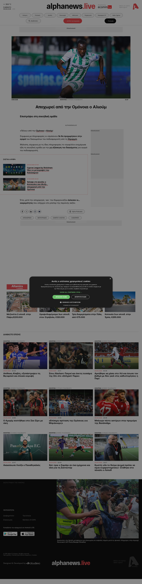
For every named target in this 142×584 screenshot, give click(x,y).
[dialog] (71, 292)
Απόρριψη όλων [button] (80, 297)
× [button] (110, 278)
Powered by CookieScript (71, 305)
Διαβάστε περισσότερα (81, 289)
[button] (71, 292)
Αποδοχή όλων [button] (61, 297)
